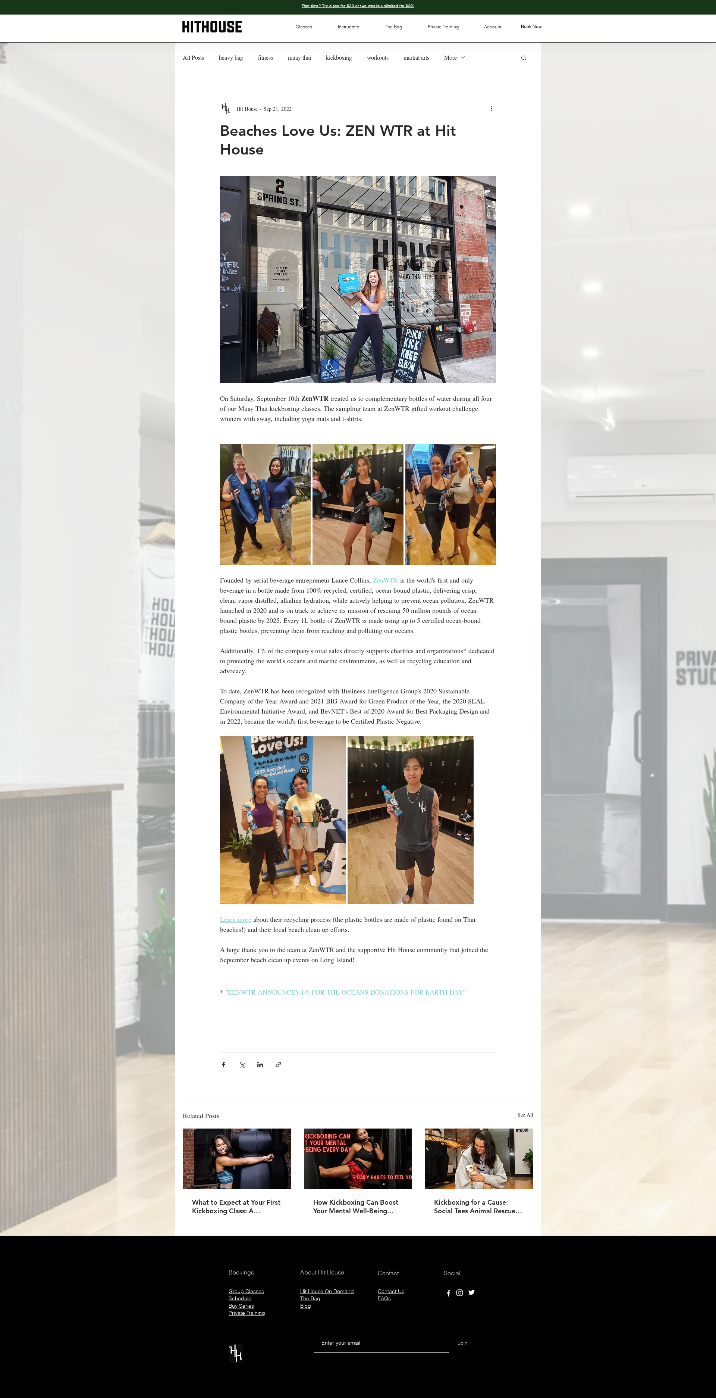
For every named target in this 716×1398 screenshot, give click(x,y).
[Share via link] (278, 1064)
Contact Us (391, 1291)
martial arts (416, 57)
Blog (305, 1305)
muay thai (299, 57)
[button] (304, 27)
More (450, 57)
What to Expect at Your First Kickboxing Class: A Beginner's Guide (236, 1206)
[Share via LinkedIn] (260, 1064)
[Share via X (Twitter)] (241, 1064)
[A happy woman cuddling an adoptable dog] (479, 1159)
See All (525, 1114)
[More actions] (491, 108)
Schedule (240, 1298)
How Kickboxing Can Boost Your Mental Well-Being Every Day (355, 1206)
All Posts (193, 57)
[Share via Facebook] (223, 1064)
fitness (265, 57)
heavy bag (231, 57)
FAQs (384, 1298)
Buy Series (241, 1305)
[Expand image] (265, 504)
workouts (378, 57)
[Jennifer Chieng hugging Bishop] (237, 1159)
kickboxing (339, 57)
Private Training (247, 1313)
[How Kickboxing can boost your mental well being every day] (358, 1159)
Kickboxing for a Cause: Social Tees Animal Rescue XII (474, 1206)
